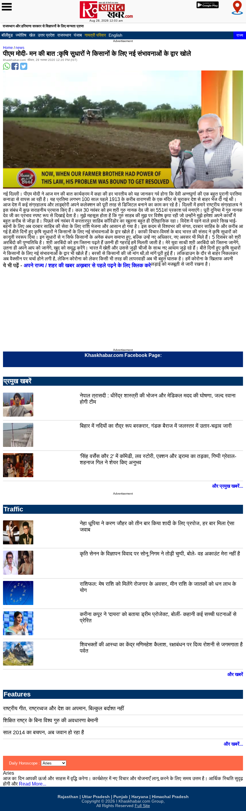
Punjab (120, 797)
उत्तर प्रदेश (46, 35)
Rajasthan (68, 797)
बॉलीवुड (7, 35)
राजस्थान (64, 35)
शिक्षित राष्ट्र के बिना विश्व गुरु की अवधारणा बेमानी (50, 720)
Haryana (139, 797)
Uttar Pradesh (96, 797)
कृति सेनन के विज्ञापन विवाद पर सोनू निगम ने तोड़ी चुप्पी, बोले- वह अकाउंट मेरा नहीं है (160, 554)
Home (8, 48)
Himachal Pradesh (170, 797)
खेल (32, 35)
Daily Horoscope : (25, 763)
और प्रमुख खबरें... (227, 486)
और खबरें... (233, 744)
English (115, 35)
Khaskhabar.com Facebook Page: (123, 355)
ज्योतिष (21, 35)
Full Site (142, 806)
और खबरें (235, 674)
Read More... (32, 783)
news (20, 48)
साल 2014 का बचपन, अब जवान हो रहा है (43, 732)
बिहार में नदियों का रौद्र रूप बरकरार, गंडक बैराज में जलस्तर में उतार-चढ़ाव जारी (156, 426)
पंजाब (78, 35)
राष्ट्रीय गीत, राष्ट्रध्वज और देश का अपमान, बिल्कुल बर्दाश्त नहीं (63, 708)
